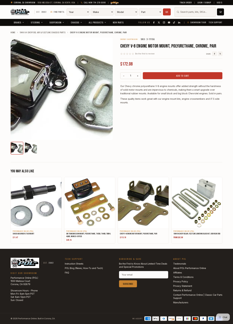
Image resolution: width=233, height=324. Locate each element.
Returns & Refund (182, 290)
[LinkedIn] (179, 22)
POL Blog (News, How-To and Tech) (84, 268)
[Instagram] (164, 22)
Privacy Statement (182, 286)
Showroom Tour (198, 22)
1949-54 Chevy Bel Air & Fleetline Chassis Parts (43, 32)
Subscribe (128, 283)
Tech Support (215, 22)
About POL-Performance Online (189, 268)
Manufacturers (180, 302)
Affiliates (177, 272)
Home (13, 32)
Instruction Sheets (74, 263)
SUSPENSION (55, 22)
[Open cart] (220, 11)
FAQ (67, 272)
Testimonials (179, 263)
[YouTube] (169, 22)
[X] (159, 22)
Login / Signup (204, 2)
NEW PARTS (118, 22)
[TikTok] (174, 22)
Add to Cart (182, 75)
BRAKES (17, 22)
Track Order (186, 2)
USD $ (219, 2)
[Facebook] (154, 22)
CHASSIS (75, 22)
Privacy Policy (180, 281)
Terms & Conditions (183, 277)
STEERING (35, 22)
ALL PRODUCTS (96, 22)
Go (166, 12)
